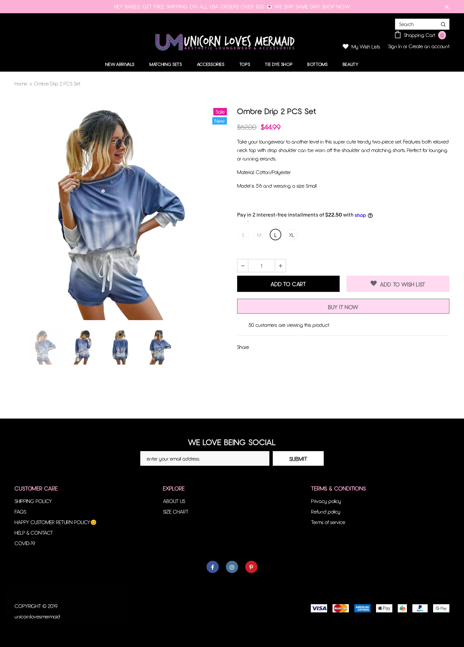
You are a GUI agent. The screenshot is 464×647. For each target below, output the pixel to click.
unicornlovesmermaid (37, 616)
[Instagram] (232, 567)
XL (292, 235)
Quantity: (246, 252)
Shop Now (336, 6)
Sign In (395, 46)
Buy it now (343, 307)
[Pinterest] (251, 567)
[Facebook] (213, 567)
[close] (447, 6)
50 (251, 325)
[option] (121, 214)
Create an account (429, 46)
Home (21, 83)
